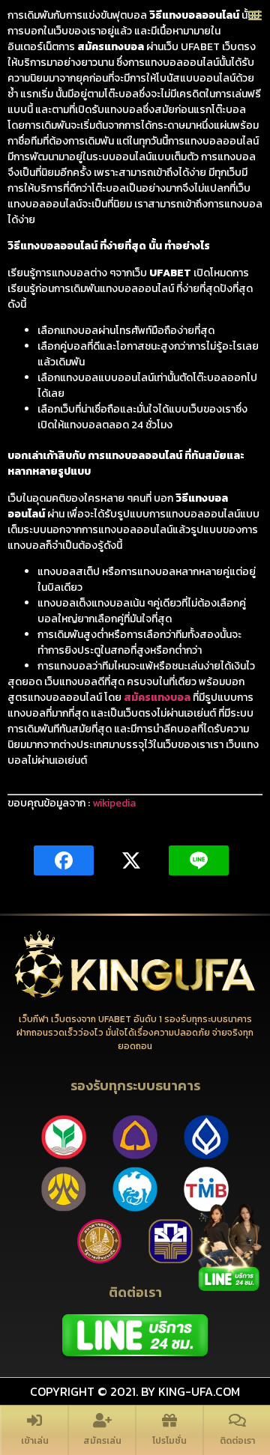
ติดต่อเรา (237, 1441)
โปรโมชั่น (169, 1441)
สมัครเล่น (102, 1441)
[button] (255, 15)
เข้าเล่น (35, 1441)
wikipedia (114, 803)
